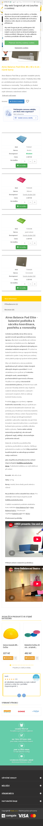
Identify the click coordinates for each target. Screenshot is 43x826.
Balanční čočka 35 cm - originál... (32, 646)
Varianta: (4, 101)
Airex (13, 401)
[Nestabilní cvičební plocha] (21, 262)
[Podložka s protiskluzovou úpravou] (21, 221)
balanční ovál (17, 514)
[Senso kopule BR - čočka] (11, 633)
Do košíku (22, 165)
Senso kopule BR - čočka (10, 646)
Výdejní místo (8, 793)
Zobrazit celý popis (3, 95)
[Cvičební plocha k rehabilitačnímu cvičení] (21, 180)
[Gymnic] (7, 711)
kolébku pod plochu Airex (14, 500)
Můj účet (6, 785)
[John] (35, 711)
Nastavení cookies (21, 48)
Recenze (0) (9, 309)
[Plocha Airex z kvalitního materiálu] (21, 139)
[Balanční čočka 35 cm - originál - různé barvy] (32, 633)
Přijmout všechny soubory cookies (21, 43)
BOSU (28, 514)
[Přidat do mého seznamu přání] (27, 101)
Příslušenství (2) (11, 304)
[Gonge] (21, 711)
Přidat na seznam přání (15, 658)
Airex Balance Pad (22, 507)
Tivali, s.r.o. (14, 811)
